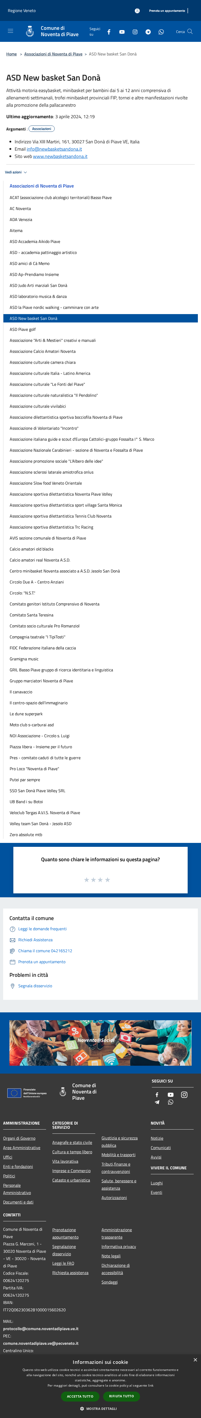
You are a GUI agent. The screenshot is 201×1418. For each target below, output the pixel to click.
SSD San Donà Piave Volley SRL (37, 790)
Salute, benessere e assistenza (119, 1184)
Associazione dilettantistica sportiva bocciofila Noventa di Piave (66, 417)
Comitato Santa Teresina (31, 615)
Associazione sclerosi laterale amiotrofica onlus (51, 472)
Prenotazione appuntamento (65, 1233)
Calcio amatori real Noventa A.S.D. (40, 560)
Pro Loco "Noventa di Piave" (34, 768)
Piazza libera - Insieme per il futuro (41, 747)
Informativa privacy (119, 1246)
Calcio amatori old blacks (31, 549)
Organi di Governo (19, 1138)
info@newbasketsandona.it (54, 148)
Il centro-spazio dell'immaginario (39, 703)
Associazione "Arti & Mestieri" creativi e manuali (53, 340)
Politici (9, 1176)
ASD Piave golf (23, 329)
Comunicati (161, 1147)
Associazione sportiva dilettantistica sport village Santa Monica (66, 505)
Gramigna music (24, 659)
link (150, 1385)
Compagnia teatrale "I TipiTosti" (37, 637)
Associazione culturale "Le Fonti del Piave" (47, 384)
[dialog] (100, 1386)
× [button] (195, 1360)
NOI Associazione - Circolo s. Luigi (40, 736)
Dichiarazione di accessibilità (116, 1269)
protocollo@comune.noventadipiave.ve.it (41, 1328)
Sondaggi (110, 1282)
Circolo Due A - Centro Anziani (37, 582)
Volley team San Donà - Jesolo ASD (40, 823)
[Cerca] (190, 31)
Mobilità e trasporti (119, 1155)
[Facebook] (107, 31)
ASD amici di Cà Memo (29, 263)
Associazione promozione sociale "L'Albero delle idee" (56, 461)
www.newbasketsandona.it (60, 156)
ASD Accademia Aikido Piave (35, 241)
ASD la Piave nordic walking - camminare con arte (54, 307)
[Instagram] (133, 31)
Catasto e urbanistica (71, 1180)
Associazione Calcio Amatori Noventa (43, 351)
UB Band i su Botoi (26, 801)
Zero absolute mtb (26, 834)
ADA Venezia (21, 219)
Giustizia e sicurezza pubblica (120, 1141)
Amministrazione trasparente (117, 1233)
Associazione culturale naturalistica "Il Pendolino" (54, 395)
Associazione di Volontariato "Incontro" (44, 428)
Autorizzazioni (114, 1197)
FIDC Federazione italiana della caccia (43, 648)
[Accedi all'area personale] (137, 11)
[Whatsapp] (159, 31)
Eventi (156, 1192)
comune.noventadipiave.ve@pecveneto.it (41, 1343)
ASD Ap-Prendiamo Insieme (34, 274)
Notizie (157, 1138)
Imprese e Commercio (71, 1170)
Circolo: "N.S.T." (22, 593)
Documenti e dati (18, 1202)
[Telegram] (146, 31)
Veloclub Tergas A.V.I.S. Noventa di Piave (45, 812)
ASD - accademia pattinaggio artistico (43, 252)
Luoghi (157, 1183)
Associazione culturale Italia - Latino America (50, 373)
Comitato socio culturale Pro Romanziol (45, 626)
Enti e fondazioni (18, 1166)
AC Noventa (20, 208)
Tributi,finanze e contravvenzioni (116, 1168)
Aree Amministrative (21, 1147)
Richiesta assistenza (70, 1272)
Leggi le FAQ (63, 1263)
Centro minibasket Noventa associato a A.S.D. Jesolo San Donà (65, 571)
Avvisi (156, 1157)
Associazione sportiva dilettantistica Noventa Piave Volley (61, 494)
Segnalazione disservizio (64, 1250)
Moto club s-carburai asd (32, 725)
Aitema (16, 230)
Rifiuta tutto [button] (121, 1396)
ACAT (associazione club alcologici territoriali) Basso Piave (61, 197)
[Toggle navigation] (10, 31)
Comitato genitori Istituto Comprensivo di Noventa (54, 604)
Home (11, 54)
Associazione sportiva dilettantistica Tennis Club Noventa (60, 516)
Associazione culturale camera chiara (43, 362)
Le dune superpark (26, 714)
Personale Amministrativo (17, 1189)
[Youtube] (120, 31)
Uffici (7, 1157)
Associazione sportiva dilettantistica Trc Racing (51, 527)
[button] (100, 1408)
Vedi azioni (13, 172)
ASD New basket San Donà (33, 318)
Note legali (111, 1256)
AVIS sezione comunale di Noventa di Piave (48, 538)
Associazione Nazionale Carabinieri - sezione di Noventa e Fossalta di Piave (76, 450)
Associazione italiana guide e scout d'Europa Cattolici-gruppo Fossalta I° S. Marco (82, 439)
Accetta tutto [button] (80, 1396)
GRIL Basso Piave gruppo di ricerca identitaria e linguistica (61, 670)
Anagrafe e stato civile (72, 1142)
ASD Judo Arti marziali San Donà (38, 285)
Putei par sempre (25, 779)
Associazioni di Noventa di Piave (53, 54)
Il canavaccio (21, 692)
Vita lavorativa (65, 1161)
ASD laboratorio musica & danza (38, 296)
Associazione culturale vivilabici (38, 406)
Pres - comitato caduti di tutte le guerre (45, 758)
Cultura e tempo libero (72, 1152)
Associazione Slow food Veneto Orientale (46, 483)
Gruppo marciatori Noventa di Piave (41, 681)
